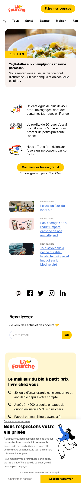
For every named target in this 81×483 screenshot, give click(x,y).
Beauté (45, 20)
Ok (67, 335)
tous (15, 20)
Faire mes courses (58, 8)
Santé (29, 20)
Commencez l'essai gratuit (40, 167)
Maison (61, 20)
